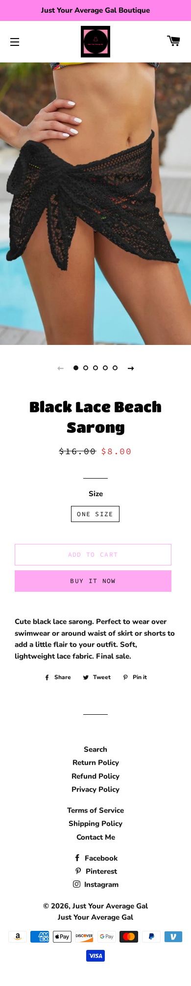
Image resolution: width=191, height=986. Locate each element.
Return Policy (95, 762)
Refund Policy (95, 776)
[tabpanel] (95, 202)
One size (95, 514)
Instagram (100, 884)
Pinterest (100, 871)
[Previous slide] (60, 368)
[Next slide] (131, 368)
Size (96, 494)
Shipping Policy (95, 823)
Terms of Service (95, 810)
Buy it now (93, 581)
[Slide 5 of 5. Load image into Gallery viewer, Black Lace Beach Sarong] (115, 368)
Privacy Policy (95, 789)
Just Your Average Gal (110, 906)
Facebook (100, 858)
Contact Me (95, 837)
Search (95, 749)
